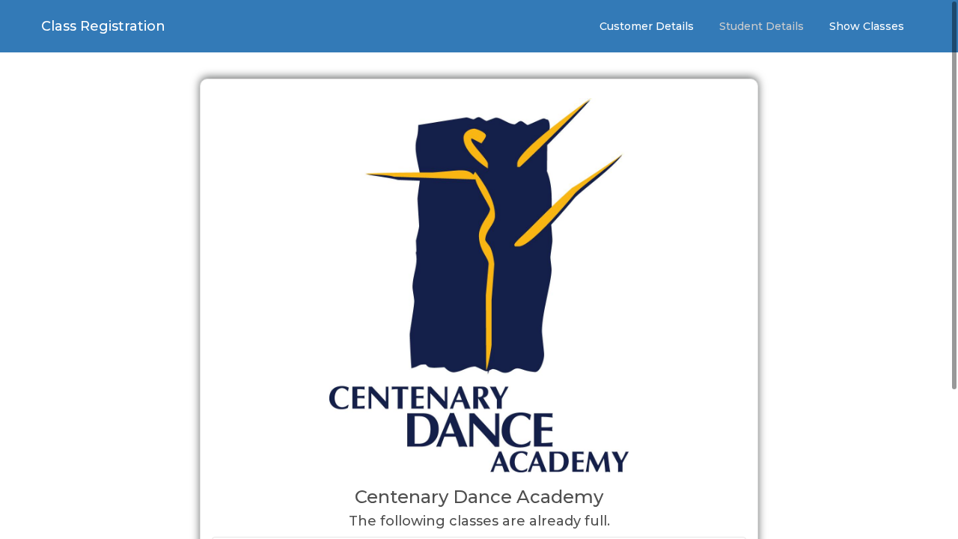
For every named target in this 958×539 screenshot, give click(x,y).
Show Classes (866, 26)
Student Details (761, 26)
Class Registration (103, 26)
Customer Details (646, 26)
